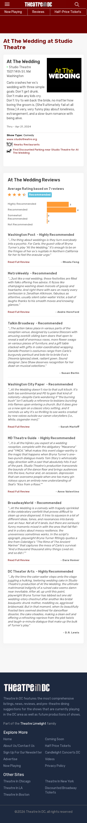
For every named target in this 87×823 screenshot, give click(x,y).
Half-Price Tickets (68, 12)
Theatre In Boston (16, 795)
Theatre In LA (13, 788)
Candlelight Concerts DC (62, 752)
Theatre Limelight (33, 724)
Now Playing (12, 766)
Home (7, 739)
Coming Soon (54, 739)
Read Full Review (19, 262)
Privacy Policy (55, 766)
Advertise (10, 759)
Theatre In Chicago (17, 781)
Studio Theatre (20, 67)
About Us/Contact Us (19, 746)
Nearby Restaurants (27, 144)
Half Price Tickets (58, 746)
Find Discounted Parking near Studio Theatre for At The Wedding (46, 151)
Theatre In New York (59, 781)
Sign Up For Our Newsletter (22, 752)
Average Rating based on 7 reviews (36, 189)
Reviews (38, 12)
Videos (50, 759)
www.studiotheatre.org (22, 139)
